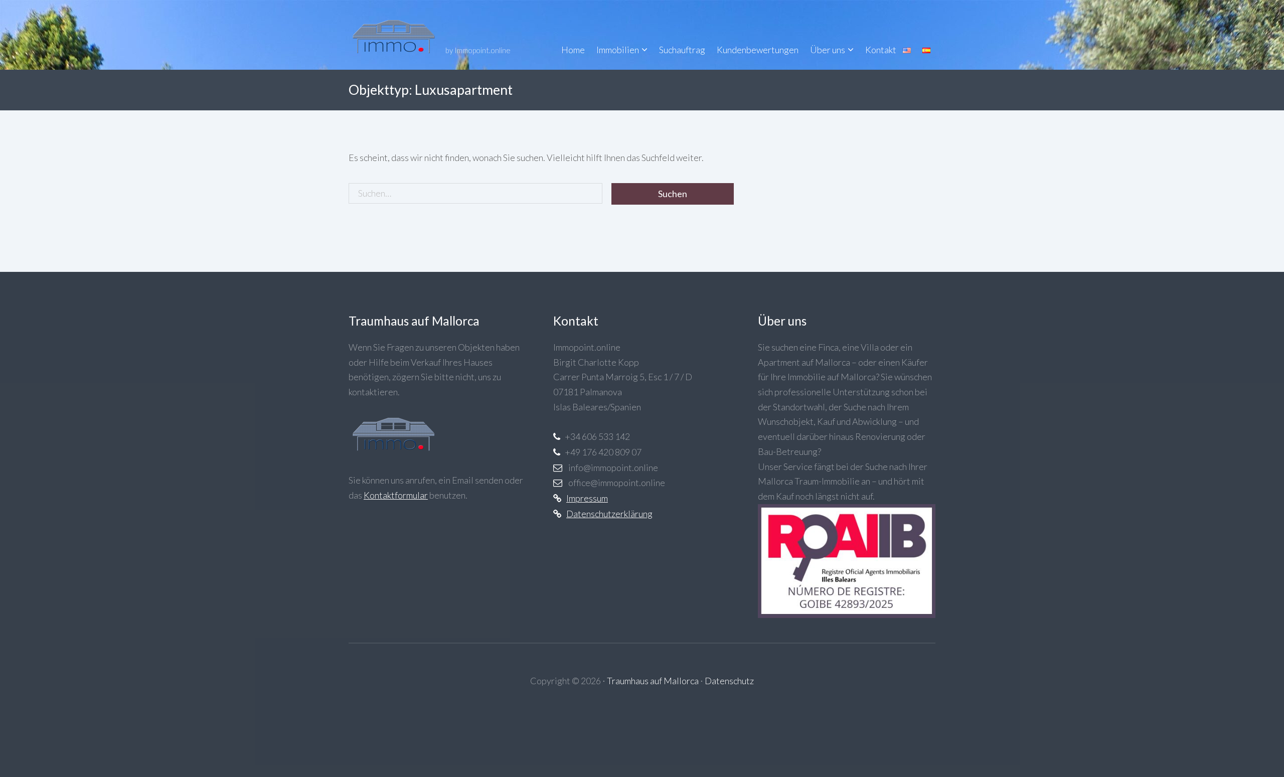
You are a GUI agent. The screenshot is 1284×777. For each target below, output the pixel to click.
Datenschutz (729, 680)
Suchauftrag (682, 49)
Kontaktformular (396, 495)
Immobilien (617, 49)
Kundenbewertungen (757, 49)
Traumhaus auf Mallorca (653, 680)
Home (573, 49)
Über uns (827, 49)
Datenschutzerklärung (609, 513)
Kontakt (880, 49)
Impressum (587, 498)
